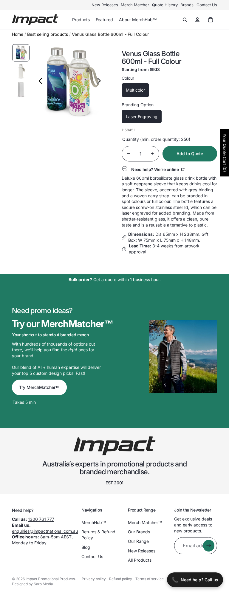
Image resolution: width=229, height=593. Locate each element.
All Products (139, 560)
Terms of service (149, 579)
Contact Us (206, 4)
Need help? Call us (195, 580)
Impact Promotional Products (50, 579)
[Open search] (184, 19)
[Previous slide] (39, 81)
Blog (85, 547)
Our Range (138, 541)
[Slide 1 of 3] (21, 53)
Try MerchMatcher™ (39, 387)
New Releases (105, 4)
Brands (187, 4)
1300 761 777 (41, 519)
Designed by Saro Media (32, 584)
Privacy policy (94, 579)
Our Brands (139, 531)
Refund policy (120, 579)
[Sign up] (208, 545)
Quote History (165, 4)
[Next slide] (100, 81)
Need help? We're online (155, 169)
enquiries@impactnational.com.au (45, 531)
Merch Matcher (135, 4)
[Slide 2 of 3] (21, 71)
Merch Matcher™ (145, 522)
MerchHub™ (93, 522)
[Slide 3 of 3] (21, 89)
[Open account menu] (197, 19)
